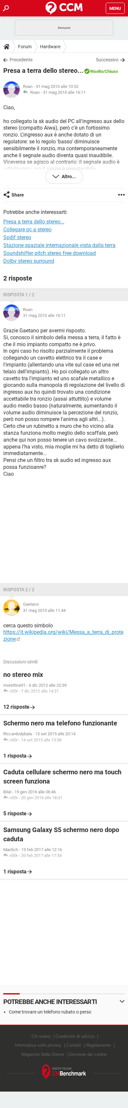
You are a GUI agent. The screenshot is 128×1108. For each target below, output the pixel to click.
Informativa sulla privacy (38, 1045)
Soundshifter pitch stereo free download (49, 253)
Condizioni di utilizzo (75, 1036)
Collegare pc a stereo (27, 229)
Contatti (73, 1045)
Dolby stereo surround (28, 261)
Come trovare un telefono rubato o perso (50, 1011)
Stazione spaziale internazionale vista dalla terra (59, 245)
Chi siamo (41, 1036)
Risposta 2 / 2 (18, 589)
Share (17, 195)
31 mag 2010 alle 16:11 (64, 92)
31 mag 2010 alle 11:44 (44, 610)
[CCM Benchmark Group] (64, 1072)
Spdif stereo (17, 237)
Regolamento (98, 1045)
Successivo (107, 59)
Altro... (68, 176)
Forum (25, 46)
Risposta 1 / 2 (18, 294)
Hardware (50, 46)
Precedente (21, 59)
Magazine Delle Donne (42, 1054)
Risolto (96, 71)
